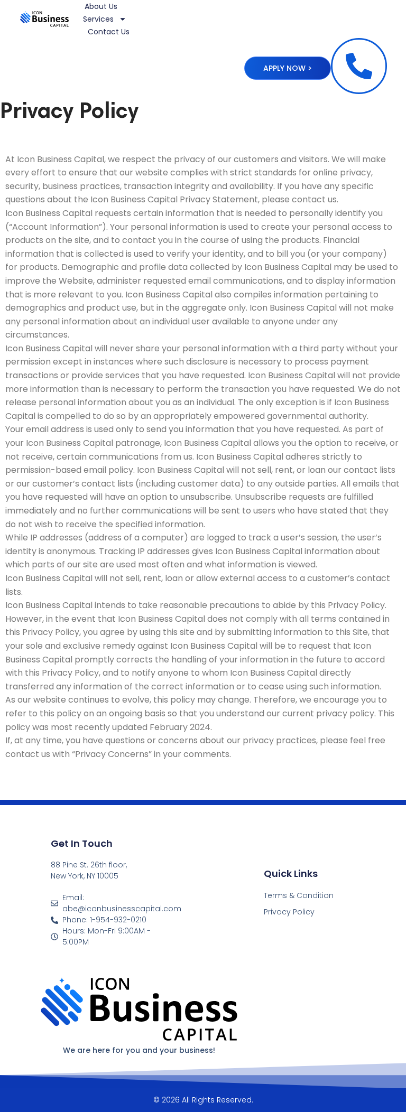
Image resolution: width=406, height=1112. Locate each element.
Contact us (109, 31)
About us (101, 6)
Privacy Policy (289, 912)
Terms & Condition (299, 895)
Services (98, 19)
